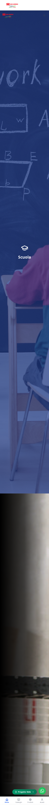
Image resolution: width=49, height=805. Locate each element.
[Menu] (44, 15)
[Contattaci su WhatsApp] (42, 791)
